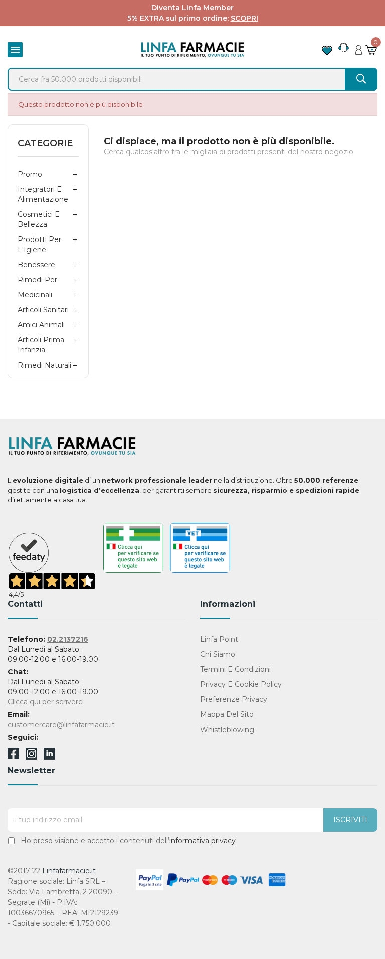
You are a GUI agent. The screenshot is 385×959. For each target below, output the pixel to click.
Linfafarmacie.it (69, 870)
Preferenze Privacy (233, 699)
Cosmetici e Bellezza (39, 219)
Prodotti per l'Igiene (39, 244)
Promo (30, 174)
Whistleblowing (227, 729)
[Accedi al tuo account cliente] (358, 47)
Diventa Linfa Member (192, 7)
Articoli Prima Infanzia (41, 344)
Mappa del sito (227, 714)
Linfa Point (219, 639)
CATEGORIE (45, 143)
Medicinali (35, 294)
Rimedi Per (37, 279)
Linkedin (49, 757)
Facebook (13, 755)
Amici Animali (41, 324)
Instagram (31, 757)
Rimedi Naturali (44, 365)
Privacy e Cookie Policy (241, 684)
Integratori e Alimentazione (43, 194)
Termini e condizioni (235, 669)
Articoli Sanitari (43, 309)
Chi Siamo (217, 654)
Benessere (36, 264)
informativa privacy (202, 840)
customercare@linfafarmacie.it (61, 724)
